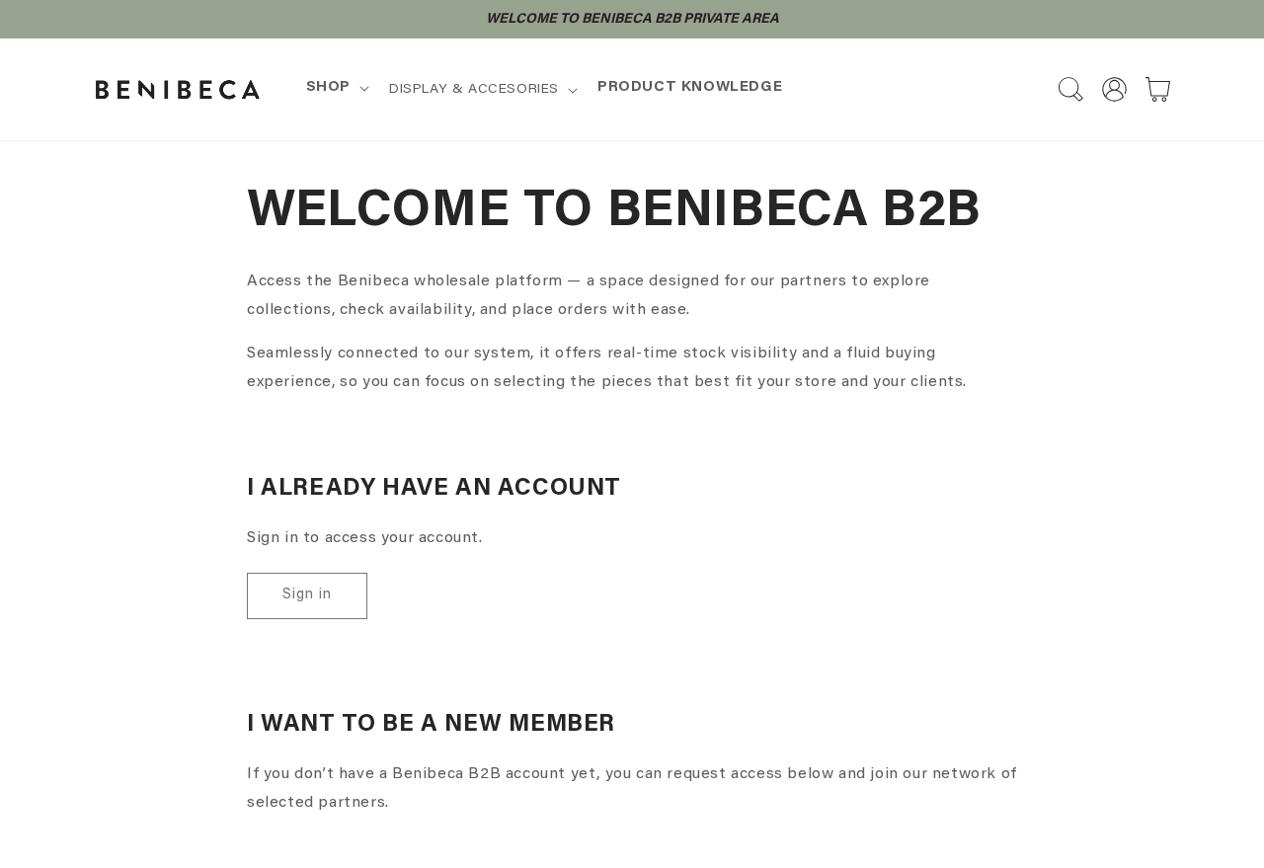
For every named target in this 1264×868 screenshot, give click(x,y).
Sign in (307, 595)
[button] (335, 88)
